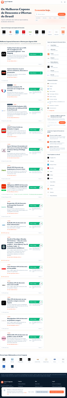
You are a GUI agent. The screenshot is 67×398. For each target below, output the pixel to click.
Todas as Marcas (21, 383)
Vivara (50, 17)
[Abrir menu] (65, 2)
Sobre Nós (37, 383)
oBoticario (45, 17)
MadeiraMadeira (62, 17)
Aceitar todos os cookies (56, 391)
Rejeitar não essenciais (42, 391)
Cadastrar (62, 122)
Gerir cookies (31, 391)
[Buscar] (61, 2)
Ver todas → (63, 27)
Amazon (55, 17)
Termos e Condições (56, 383)
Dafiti (37, 20)
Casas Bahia (38, 17)
